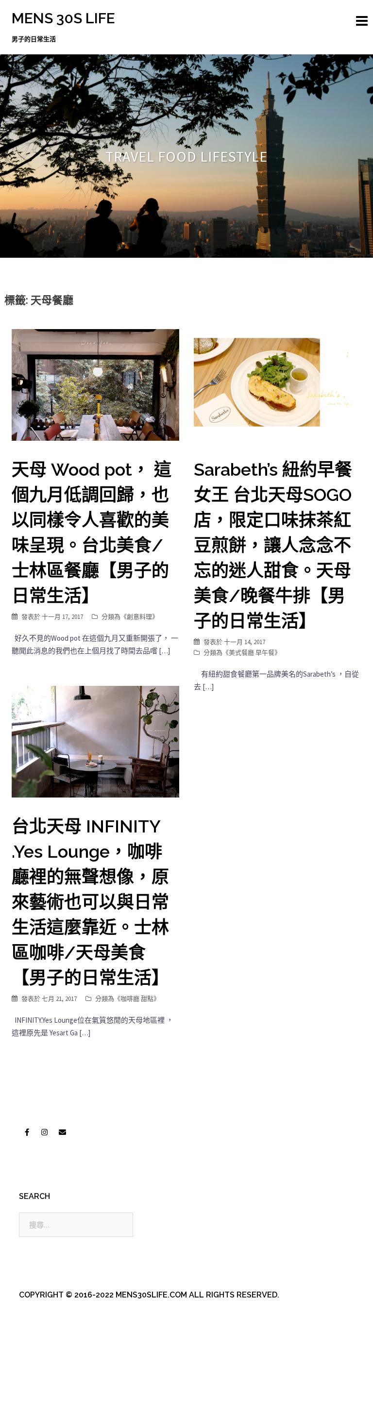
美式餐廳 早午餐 (251, 652)
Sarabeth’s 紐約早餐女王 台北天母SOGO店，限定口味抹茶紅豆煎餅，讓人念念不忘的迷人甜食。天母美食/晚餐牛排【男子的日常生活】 (273, 545)
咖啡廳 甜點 (136, 999)
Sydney (220, 1397)
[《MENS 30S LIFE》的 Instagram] (44, 1132)
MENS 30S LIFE (63, 18)
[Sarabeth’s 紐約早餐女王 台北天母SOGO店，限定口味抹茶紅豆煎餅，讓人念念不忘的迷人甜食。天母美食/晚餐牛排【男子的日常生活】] (277, 384)
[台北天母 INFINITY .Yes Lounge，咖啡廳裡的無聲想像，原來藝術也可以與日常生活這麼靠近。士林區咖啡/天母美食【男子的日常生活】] (95, 741)
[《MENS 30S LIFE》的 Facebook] (26, 1132)
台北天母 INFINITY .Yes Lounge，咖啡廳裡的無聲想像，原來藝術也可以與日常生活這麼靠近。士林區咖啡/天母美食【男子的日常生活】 (90, 902)
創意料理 (139, 617)
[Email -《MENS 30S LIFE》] (62, 1132)
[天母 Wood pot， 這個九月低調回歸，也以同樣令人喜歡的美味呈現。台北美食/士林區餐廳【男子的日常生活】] (95, 384)
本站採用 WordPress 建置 (52, 1397)
